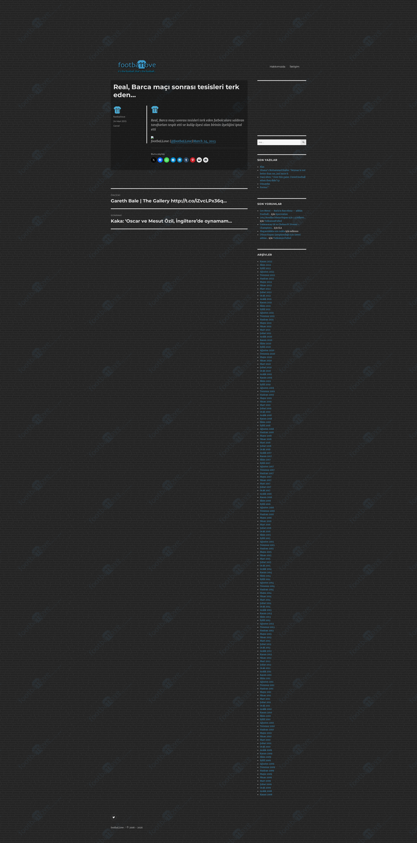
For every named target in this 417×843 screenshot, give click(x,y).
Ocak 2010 (265, 746)
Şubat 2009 (266, 784)
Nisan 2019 (266, 401)
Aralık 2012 (266, 651)
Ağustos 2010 (267, 722)
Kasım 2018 (266, 418)
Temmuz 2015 (267, 545)
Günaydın (265, 184)
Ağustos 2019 (267, 388)
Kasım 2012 (266, 654)
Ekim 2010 (265, 716)
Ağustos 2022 (267, 271)
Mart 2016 (265, 524)
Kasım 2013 (266, 613)
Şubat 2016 (265, 528)
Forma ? (264, 187)
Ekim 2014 (265, 576)
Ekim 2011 (265, 678)
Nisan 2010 (265, 736)
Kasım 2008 (266, 794)
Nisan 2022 (266, 285)
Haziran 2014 (267, 589)
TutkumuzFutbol (273, 221)
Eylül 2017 (265, 463)
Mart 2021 (265, 330)
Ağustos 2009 (267, 763)
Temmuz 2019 (267, 391)
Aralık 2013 (265, 610)
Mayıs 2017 (266, 476)
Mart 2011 (265, 699)
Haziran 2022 (267, 278)
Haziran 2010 (267, 729)
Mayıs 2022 (266, 282)
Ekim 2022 (265, 265)
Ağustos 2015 (267, 541)
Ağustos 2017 (267, 466)
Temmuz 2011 (267, 685)
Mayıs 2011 (265, 692)
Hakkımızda (277, 66)
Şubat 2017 (265, 487)
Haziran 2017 (267, 473)
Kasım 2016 (266, 497)
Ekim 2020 (265, 343)
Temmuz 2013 (267, 627)
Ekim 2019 (265, 381)
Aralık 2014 (266, 569)
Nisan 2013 (265, 637)
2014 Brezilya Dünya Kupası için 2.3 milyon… (283, 217)
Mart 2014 (265, 599)
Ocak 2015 (265, 565)
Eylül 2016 (265, 504)
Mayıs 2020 (266, 357)
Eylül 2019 (265, 384)
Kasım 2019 (266, 377)
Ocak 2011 (265, 705)
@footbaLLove (181, 141)
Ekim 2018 (265, 422)
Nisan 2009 (266, 777)
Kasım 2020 (266, 340)
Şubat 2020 (266, 367)
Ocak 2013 (265, 647)
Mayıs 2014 (266, 593)
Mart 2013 (265, 640)
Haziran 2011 (266, 688)
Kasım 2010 (266, 712)
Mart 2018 (265, 442)
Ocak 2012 (265, 668)
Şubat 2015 (265, 562)
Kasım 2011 (266, 675)
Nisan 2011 (265, 695)
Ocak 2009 (265, 787)
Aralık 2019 (266, 374)
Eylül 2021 (265, 309)
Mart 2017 (265, 483)
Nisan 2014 (265, 596)
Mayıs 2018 (266, 435)
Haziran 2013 (266, 630)
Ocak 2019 (265, 412)
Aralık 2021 (266, 299)
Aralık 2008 (266, 791)
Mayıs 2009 (266, 774)
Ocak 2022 (265, 295)
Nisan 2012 (265, 658)
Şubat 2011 (265, 702)
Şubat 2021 (265, 333)
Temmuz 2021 (267, 316)
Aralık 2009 (266, 750)
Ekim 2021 (265, 306)
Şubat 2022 (266, 292)
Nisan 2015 (265, 555)
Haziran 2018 (267, 432)
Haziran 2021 (267, 319)
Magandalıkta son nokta (272, 231)
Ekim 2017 (265, 459)
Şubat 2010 (265, 743)
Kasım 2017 (266, 456)
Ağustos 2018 (267, 429)
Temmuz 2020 (267, 353)
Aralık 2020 (266, 336)
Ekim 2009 (265, 757)
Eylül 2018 (265, 425)
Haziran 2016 (267, 514)
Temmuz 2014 (267, 586)
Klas (262, 166)
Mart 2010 (265, 740)
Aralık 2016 (266, 494)
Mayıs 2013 (265, 634)
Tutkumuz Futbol (282, 238)
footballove (119, 116)
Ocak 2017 (265, 490)
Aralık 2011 (265, 671)
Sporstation (282, 214)
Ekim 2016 (265, 500)
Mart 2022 (265, 289)
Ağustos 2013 (267, 623)
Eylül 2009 (265, 760)
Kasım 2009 (266, 753)
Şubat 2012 (265, 664)
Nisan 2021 (265, 326)
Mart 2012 (265, 661)
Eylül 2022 (265, 268)
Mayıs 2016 (266, 517)
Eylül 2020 (265, 347)
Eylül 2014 (265, 579)
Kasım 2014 (266, 572)
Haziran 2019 (267, 394)
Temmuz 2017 (267, 470)
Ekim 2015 (265, 535)
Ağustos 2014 (267, 582)
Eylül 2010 (265, 719)
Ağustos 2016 (267, 507)
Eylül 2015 (265, 538)
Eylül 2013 (265, 620)
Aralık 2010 (266, 709)
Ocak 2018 (265, 449)
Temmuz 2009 (267, 767)
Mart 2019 (265, 405)
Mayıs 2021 (266, 323)
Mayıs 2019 (266, 398)
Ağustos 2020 (267, 350)
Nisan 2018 (265, 439)
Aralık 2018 (266, 415)
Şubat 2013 (265, 644)
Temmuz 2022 (267, 275)
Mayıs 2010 (266, 733)
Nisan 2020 (266, 360)
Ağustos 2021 (267, 312)
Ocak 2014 (265, 606)
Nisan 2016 (266, 521)
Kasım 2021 (266, 302)
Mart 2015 (265, 558)
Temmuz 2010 (267, 726)
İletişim (294, 66)
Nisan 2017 (265, 480)
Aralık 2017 (266, 453)
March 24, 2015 (204, 141)
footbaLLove (117, 827)
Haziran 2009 (267, 770)
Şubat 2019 (265, 408)
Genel (116, 125)
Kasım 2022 (266, 261)
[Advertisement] (209, 31)
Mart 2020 (265, 364)
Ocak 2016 (265, 531)
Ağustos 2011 (266, 681)
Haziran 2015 (267, 548)
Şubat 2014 (265, 603)
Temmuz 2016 (267, 511)
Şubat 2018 (265, 446)
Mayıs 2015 (266, 552)
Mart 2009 (265, 781)
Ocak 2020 (265, 371)
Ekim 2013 (265, 617)
